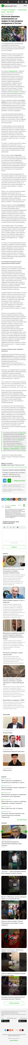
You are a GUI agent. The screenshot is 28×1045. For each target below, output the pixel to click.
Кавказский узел (13, 71)
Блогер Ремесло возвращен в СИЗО (13, 700)
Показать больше (14, 1003)
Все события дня (22, 819)
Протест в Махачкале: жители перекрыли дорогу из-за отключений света (13, 898)
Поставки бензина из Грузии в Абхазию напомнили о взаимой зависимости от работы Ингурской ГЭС (13, 681)
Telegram (20, 439)
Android (20, 432)
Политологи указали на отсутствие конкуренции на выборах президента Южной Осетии (13, 571)
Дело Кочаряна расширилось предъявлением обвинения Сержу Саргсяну (12, 843)
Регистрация (14, 542)
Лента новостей (10, 11)
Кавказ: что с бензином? (9, 9)
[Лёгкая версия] (8, 2)
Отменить (14, 547)
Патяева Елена (7, 770)
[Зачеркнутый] (13, 527)
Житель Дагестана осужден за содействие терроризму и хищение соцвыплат (13, 802)
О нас (2, 1018)
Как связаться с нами (11, 1018)
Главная (3, 11)
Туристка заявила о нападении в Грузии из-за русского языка (13, 974)
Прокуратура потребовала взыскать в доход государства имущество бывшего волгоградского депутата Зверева (13, 636)
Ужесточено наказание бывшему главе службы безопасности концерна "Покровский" (12, 815)
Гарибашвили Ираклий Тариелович (13, 751)
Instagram (22, 446)
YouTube (23, 450)
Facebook (16, 446)
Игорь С (14, 505)
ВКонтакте (6, 448)
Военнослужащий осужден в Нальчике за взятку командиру (13, 788)
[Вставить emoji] (17, 527)
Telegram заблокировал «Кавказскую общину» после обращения (12, 951)
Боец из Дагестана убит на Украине (12, 808)
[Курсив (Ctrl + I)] (7, 527)
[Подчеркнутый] (10, 527)
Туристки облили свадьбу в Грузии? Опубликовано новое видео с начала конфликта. (12, 923)
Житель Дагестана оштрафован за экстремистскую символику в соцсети (12, 781)
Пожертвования (23, 1018)
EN (4, 1)
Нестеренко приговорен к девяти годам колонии (13, 653)
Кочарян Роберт (7, 733)
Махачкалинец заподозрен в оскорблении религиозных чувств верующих (13, 795)
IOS (24, 432)
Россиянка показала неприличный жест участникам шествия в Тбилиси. (13, 998)
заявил (16, 91)
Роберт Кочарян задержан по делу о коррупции (13, 601)
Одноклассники (14, 448)
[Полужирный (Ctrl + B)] (4, 527)
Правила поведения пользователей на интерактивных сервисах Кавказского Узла (14, 1035)
